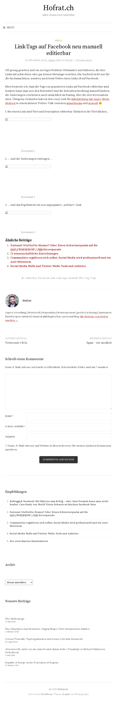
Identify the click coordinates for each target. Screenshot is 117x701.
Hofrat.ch (58, 8)
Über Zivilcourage (15, 618)
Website (10, 437)
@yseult (93, 103)
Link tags (61, 277)
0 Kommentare (83, 60)
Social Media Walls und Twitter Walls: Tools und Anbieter (48, 266)
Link (52, 277)
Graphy (66, 694)
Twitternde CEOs (16, 342)
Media (58, 40)
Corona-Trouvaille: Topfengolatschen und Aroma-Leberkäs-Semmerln (44, 639)
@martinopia (74, 103)
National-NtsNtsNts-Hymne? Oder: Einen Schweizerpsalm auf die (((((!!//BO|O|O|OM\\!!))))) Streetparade (49, 514)
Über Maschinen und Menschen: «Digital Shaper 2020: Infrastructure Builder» (47, 628)
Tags (93, 277)
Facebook (43, 277)
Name (9, 416)
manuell (72, 277)
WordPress (46, 694)
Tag (87, 277)
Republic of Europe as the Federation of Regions (31, 662)
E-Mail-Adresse (15, 427)
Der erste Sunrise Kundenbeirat (29, 541)
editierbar (31, 277)
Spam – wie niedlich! (99, 342)
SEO (81, 277)
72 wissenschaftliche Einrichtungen (34, 253)
